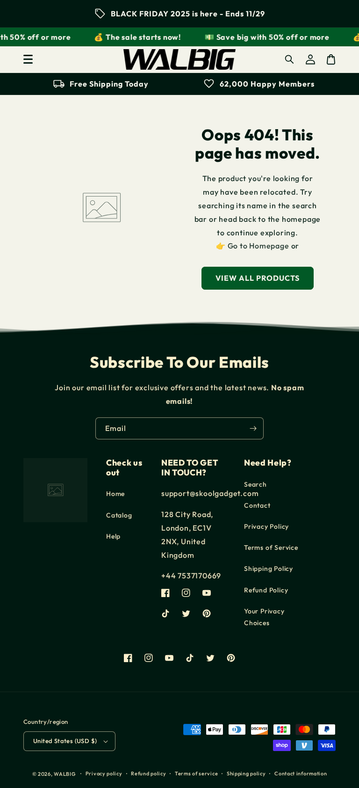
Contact (257, 505)
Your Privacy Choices (264, 617)
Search (255, 484)
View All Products (257, 278)
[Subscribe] (253, 428)
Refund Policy (266, 590)
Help (113, 536)
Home (115, 493)
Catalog (119, 515)
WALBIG (64, 774)
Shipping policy (246, 773)
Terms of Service (271, 547)
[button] (28, 59)
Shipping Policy (268, 568)
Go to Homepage (258, 245)
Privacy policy (104, 773)
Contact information (300, 773)
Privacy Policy (266, 526)
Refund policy (148, 773)
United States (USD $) (65, 740)
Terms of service (196, 773)
